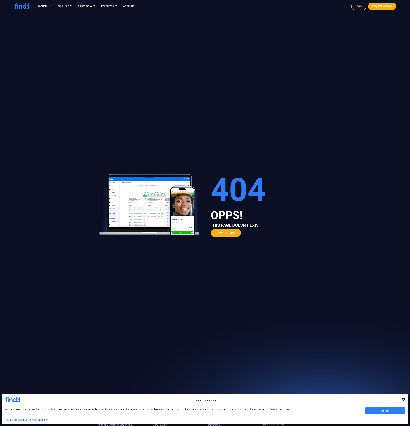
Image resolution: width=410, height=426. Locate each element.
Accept (385, 410)
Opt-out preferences (16, 419)
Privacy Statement (39, 419)
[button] (403, 400)
